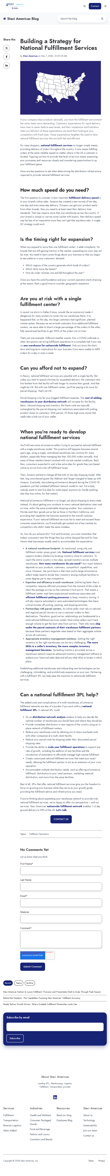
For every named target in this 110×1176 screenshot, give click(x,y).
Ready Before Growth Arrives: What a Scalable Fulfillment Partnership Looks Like (40, 1004)
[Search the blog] (102, 18)
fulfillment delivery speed (84, 198)
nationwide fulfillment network (64, 806)
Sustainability (90, 1125)
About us (87, 1115)
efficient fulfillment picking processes (47, 597)
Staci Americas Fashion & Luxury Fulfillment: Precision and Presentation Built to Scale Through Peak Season (52, 991)
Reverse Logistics (12, 1125)
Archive (29, 983)
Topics (19, 983)
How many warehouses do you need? (60, 563)
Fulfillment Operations (39, 834)
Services (8, 1108)
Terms (91, 1160)
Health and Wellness (40, 1115)
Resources (63, 1108)
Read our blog (64, 1115)
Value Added (9, 1130)
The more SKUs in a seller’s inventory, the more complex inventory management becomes (62, 646)
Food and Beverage (40, 1129)
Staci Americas (92, 1108)
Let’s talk (61, 810)
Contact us (88, 1135)
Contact (95, 6)
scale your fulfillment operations (66, 747)
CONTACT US (61, 819)
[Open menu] (105, 6)
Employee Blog (64, 1120)
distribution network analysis (49, 717)
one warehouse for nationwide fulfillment (47, 345)
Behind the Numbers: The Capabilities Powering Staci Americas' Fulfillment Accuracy (41, 998)
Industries (36, 1108)
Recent (8, 983)
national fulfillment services (56, 145)
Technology (89, 1120)
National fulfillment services (78, 552)
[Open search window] (84, 6)
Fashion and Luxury (40, 1134)
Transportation (10, 1120)
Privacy (101, 1160)
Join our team (90, 1130)
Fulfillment (8, 1115)
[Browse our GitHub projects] (55, 1097)
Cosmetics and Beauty (41, 1139)
